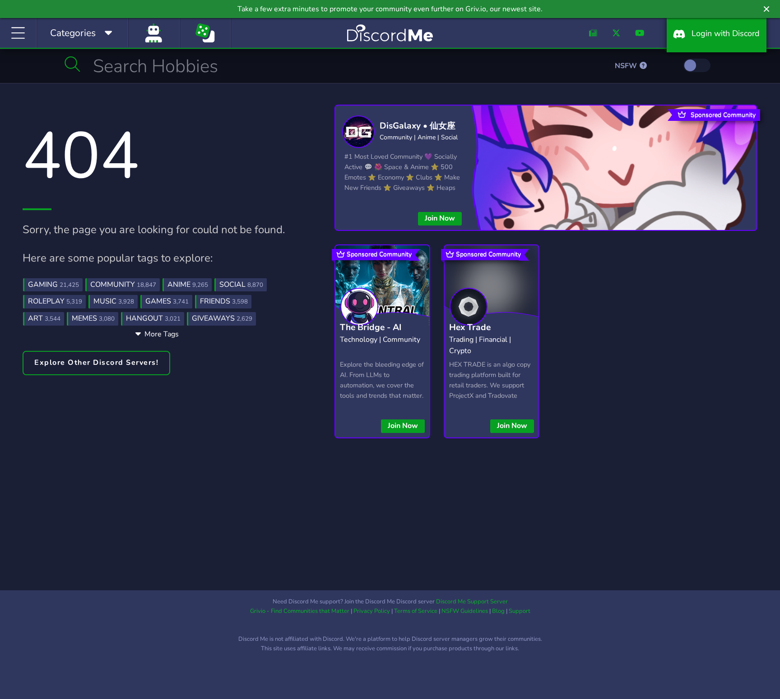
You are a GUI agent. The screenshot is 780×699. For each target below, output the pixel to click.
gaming (53, 285)
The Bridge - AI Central (370, 334)
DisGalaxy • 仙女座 (417, 126)
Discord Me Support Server (472, 602)
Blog (498, 611)
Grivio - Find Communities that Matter (299, 611)
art (44, 318)
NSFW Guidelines (464, 611)
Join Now (440, 218)
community (123, 285)
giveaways (222, 318)
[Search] (72, 64)
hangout (153, 318)
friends (224, 301)
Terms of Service (415, 611)
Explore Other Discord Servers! (96, 363)
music (113, 301)
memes (93, 318)
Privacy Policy (371, 611)
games (167, 301)
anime (187, 285)
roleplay (55, 301)
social (241, 285)
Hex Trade (470, 327)
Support (519, 611)
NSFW (627, 66)
